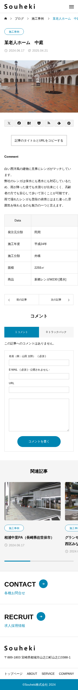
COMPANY (66, 673)
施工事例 (14, 31)
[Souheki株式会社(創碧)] (19, 6)
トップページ (13, 673)
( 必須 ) (27, 356)
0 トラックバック (56, 332)
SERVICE (48, 673)
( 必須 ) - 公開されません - (29, 369)
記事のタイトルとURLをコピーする (39, 140)
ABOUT (32, 673)
